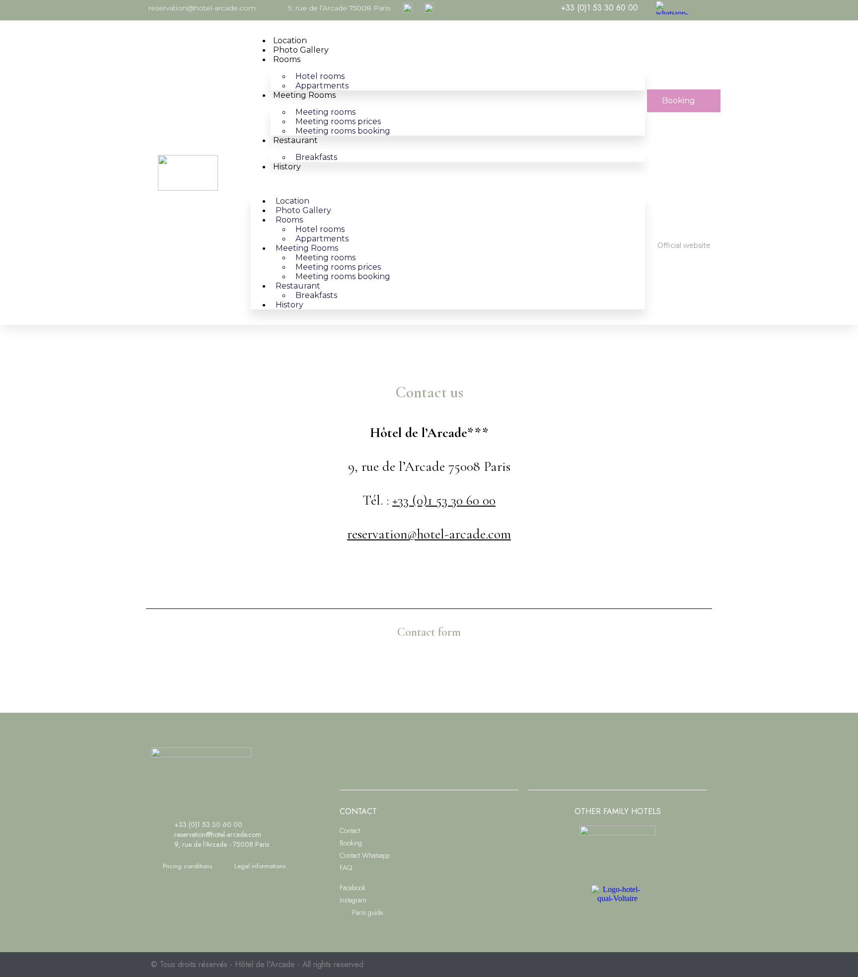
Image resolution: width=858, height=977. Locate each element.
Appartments (322, 85)
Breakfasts (316, 157)
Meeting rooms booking (342, 131)
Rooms (286, 59)
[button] (448, 183)
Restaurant (295, 140)
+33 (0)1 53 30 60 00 (444, 500)
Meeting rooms (304, 95)
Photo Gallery (301, 50)
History (287, 166)
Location (290, 40)
